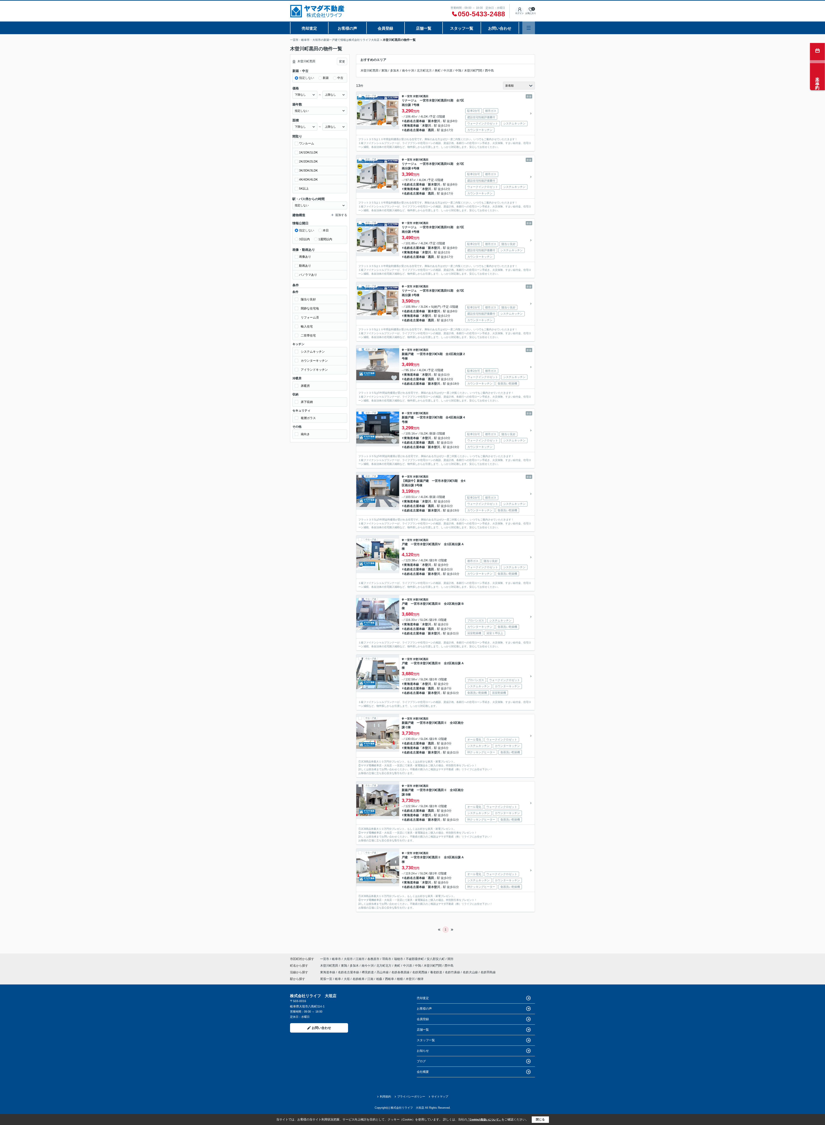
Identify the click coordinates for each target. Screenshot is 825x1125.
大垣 (347, 979)
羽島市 (386, 959)
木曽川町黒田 (370, 70)
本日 (326, 230)
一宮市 (408, 96)
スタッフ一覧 (461, 28)
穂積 (400, 979)
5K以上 (304, 188)
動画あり (305, 265)
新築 (326, 78)
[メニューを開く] (528, 28)
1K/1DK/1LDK (308, 152)
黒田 (431, 130)
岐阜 (338, 979)
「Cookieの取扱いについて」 (484, 1119)
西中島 (489, 70)
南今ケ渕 (408, 70)
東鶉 (384, 70)
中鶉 (458, 70)
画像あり (305, 256)
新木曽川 (434, 121)
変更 (342, 61)
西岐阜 (389, 979)
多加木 (394, 70)
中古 (340, 78)
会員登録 (385, 28)
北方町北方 (424, 70)
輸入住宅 (307, 326)
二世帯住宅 (308, 335)
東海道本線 (411, 125)
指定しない (306, 78)
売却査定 (309, 28)
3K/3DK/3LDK (308, 170)
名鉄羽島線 (488, 972)
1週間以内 (325, 239)
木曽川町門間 (473, 70)
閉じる (540, 1119)
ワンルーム (306, 143)
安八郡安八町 (436, 959)
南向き (305, 434)
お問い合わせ (499, 28)
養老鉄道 (436, 972)
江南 (370, 979)
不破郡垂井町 (415, 959)
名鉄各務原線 (400, 972)
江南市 (360, 959)
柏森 (379, 979)
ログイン (519, 13)
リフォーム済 (310, 317)
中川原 (447, 70)
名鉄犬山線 (471, 972)
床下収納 (307, 402)
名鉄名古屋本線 (414, 121)
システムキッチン (313, 351)
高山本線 (383, 972)
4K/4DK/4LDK (308, 179)
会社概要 (423, 1071)
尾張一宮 (326, 979)
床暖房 (305, 385)
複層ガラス (308, 418)
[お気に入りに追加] (394, 124)
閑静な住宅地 (310, 308)
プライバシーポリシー (411, 1096)
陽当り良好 (308, 299)
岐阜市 (336, 959)
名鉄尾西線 (420, 972)
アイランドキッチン (314, 369)
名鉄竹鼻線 (453, 972)
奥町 (438, 70)
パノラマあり (308, 274)
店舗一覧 (423, 28)
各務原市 (373, 959)
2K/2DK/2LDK (308, 161)
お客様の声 (347, 28)
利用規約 (385, 1096)
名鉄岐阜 (359, 979)
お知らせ (423, 1050)
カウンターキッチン (314, 360)
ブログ (421, 1061)
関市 (451, 959)
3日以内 (304, 239)
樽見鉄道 (368, 972)
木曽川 (426, 125)
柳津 (420, 979)
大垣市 (348, 959)
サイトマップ (439, 1096)
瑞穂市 (398, 959)
